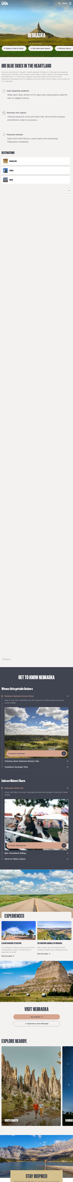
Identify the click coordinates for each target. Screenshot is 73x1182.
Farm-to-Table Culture (15, 859)
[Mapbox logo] (6, 659)
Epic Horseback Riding (15, 853)
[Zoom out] (69, 193)
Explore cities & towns (14, 48)
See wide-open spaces (41, 48)
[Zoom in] (69, 190)
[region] (36, 424)
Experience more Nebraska (37, 1024)
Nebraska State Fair (14, 788)
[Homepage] (5, 4)
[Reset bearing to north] (69, 196)
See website (35, 1017)
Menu (64, 3)
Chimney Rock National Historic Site (22, 761)
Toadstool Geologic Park (16, 767)
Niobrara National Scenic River (19, 696)
